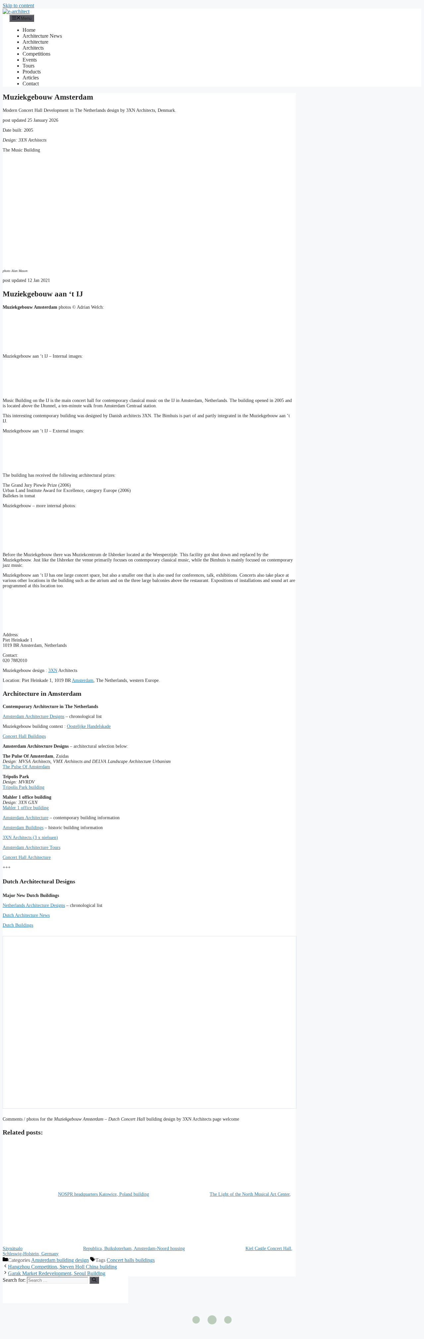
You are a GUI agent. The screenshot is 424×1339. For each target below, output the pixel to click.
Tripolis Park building (23, 787)
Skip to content (18, 5)
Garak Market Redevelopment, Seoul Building (56, 1273)
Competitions (36, 54)
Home (29, 30)
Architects (33, 48)
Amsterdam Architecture (25, 817)
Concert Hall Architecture (27, 857)
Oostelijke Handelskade (89, 726)
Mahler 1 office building (26, 807)
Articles (31, 77)
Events (30, 60)
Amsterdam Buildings (23, 827)
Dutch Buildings (18, 925)
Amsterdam (82, 680)
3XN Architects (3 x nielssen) (30, 837)
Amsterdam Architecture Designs (33, 716)
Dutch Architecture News (26, 915)
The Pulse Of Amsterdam (26, 766)
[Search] (94, 1280)
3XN (52, 670)
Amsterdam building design (60, 1260)
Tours (28, 65)
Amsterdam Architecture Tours (31, 847)
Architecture (35, 42)
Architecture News (42, 36)
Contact (31, 83)
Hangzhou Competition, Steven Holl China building (62, 1267)
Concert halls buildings (131, 1260)
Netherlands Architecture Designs (34, 905)
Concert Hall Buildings (24, 736)
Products (32, 71)
